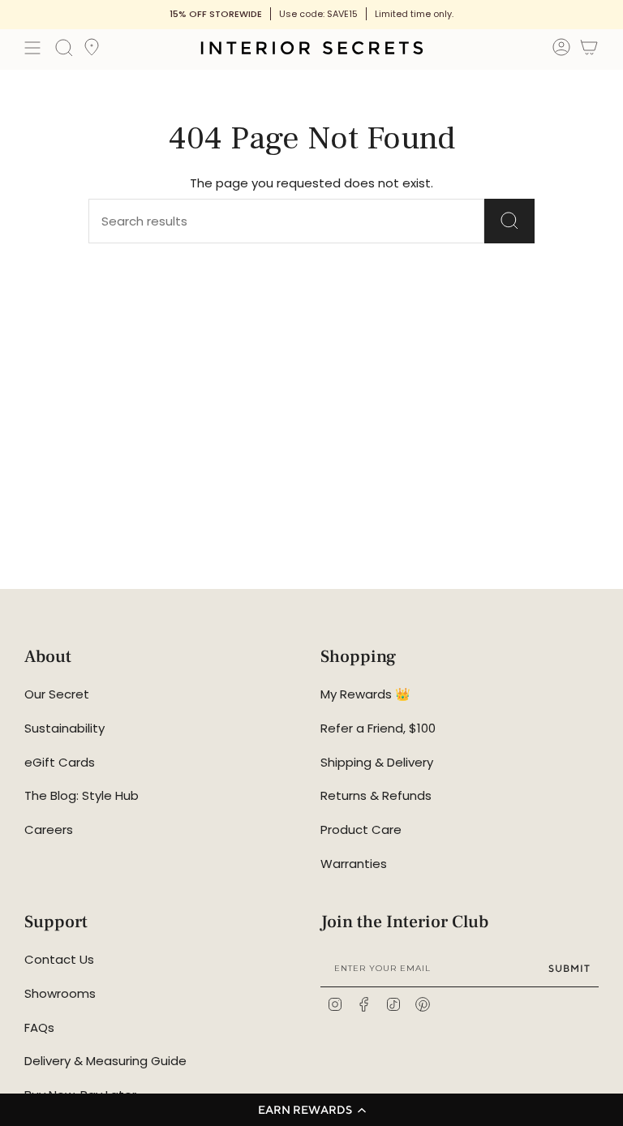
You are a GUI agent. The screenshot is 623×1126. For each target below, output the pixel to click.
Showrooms (60, 993)
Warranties (353, 863)
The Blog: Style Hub (81, 795)
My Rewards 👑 (365, 694)
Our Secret (56, 694)
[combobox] (260, 221)
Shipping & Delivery (376, 762)
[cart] (589, 50)
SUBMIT (569, 968)
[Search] (509, 221)
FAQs (39, 1027)
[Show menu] (32, 48)
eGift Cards (59, 762)
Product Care (361, 829)
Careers (48, 829)
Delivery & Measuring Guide (105, 1060)
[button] (311, 1110)
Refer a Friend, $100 (378, 728)
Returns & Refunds (376, 795)
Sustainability (64, 728)
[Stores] (91, 52)
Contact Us (59, 959)
